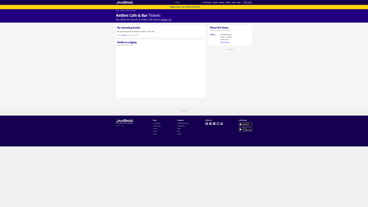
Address (212, 34)
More (239, 2)
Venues (123, 10)
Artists (155, 134)
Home (117, 10)
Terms (122, 126)
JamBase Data (181, 126)
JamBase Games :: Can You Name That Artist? (185, 7)
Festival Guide (157, 126)
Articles (155, 128)
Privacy (118, 126)
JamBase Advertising (183, 123)
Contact (179, 134)
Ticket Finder (156, 123)
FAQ (178, 131)
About (179, 128)
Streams (155, 131)
